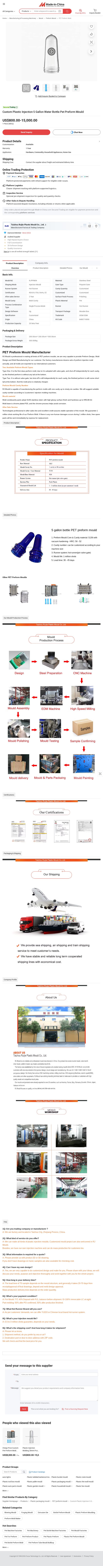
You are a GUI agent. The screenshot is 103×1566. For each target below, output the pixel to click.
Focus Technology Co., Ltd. (35, 1556)
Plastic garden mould (35, 1486)
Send (24, 1409)
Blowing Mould (10, 1512)
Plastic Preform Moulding (85, 1512)
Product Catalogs (38, 1472)
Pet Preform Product (30, 1536)
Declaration (77, 1556)
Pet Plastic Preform (51, 1536)
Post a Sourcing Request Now (75, 1409)
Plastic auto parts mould (12, 1486)
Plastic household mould (61, 1486)
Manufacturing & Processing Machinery (22, 18)
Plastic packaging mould (61, 1481)
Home (5, 18)
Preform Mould (51, 18)
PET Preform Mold (65, 18)
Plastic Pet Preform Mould (74, 1536)
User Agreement (65, 1556)
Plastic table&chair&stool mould (39, 1477)
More (5, 1547)
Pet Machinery (32, 1530)
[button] (92, 268)
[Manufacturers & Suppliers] (51, 4)
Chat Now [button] (78, 132)
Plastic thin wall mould (84, 1481)
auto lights (7, 1477)
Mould (41, 18)
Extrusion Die (43, 1512)
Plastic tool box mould (11, 1481)
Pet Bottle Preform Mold (14, 1542)
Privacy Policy (89, 1556)
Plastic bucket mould (60, 1477)
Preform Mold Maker (12, 1518)
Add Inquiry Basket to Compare (52, 96)
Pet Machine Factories (13, 1530)
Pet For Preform (11, 1536)
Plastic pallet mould (34, 1481)
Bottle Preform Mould (61, 1512)
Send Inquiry (26, 132)
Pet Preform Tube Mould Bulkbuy (41, 1542)
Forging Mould (27, 1512)
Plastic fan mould (83, 1486)
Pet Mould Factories (79, 1530)
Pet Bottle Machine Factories (55, 1530)
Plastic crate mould (83, 1477)
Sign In (6, 251)
